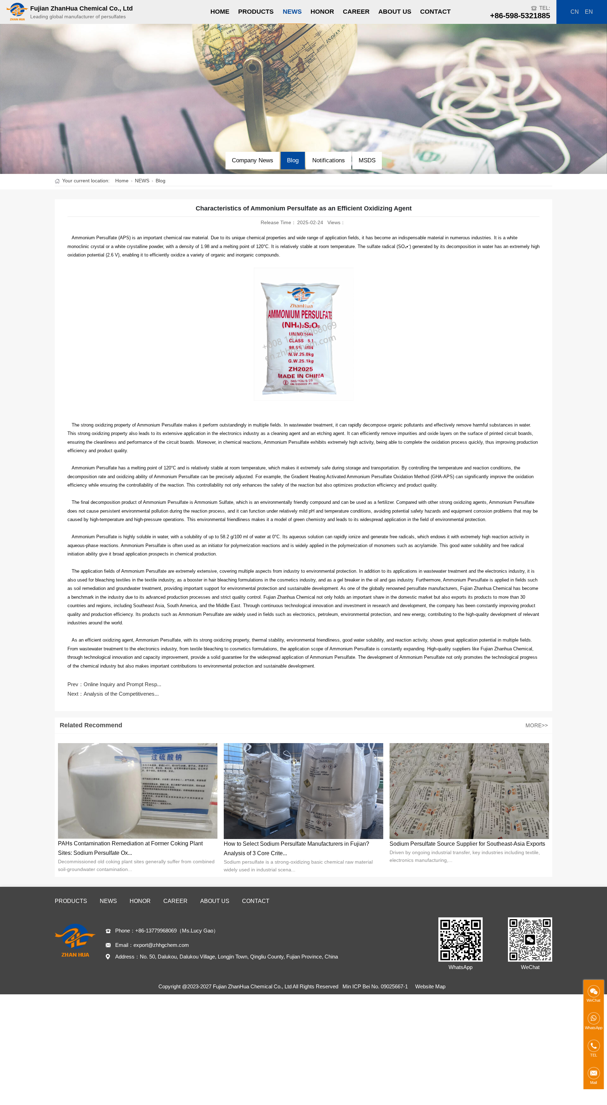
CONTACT (435, 11)
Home (122, 180)
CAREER (356, 11)
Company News (252, 160)
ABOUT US (394, 11)
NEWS (292, 11)
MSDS (367, 160)
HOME (219, 11)
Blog (293, 160)
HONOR (322, 11)
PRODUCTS (256, 11)
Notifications (328, 160)
